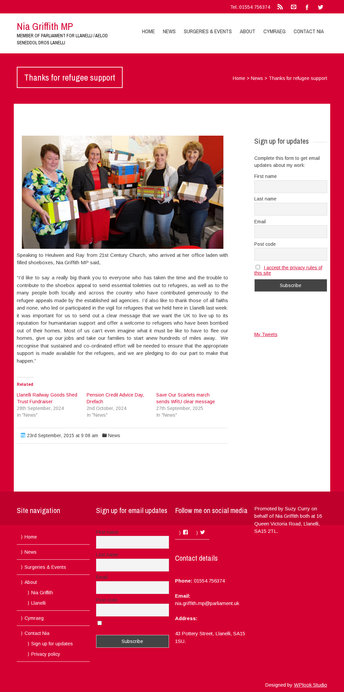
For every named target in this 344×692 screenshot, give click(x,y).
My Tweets (265, 334)
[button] (122, 192)
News (169, 31)
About (247, 31)
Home (148, 31)
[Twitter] (320, 6)
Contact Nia (309, 31)
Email (260, 221)
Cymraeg (274, 31)
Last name (265, 198)
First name (265, 176)
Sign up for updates (52, 643)
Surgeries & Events (208, 31)
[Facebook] (307, 6)
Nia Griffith (42, 592)
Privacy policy (45, 654)
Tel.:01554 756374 (250, 7)
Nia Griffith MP (45, 26)
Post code (265, 244)
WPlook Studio (310, 685)
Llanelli (38, 603)
